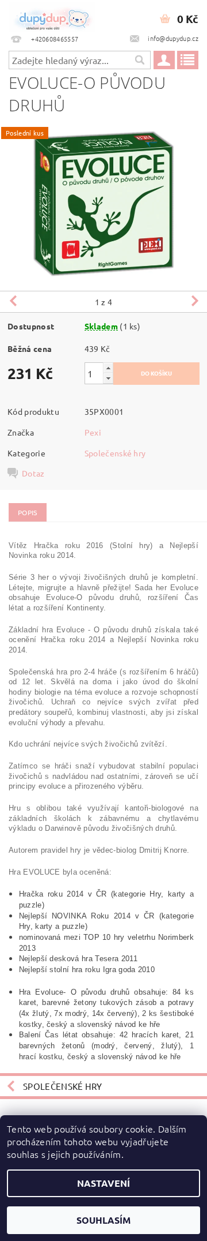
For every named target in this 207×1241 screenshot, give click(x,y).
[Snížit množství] (108, 378)
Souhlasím (103, 1220)
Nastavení (103, 1183)
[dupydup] (52, 15)
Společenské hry (115, 453)
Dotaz (33, 473)
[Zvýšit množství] (108, 367)
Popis (27, 512)
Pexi (93, 432)
